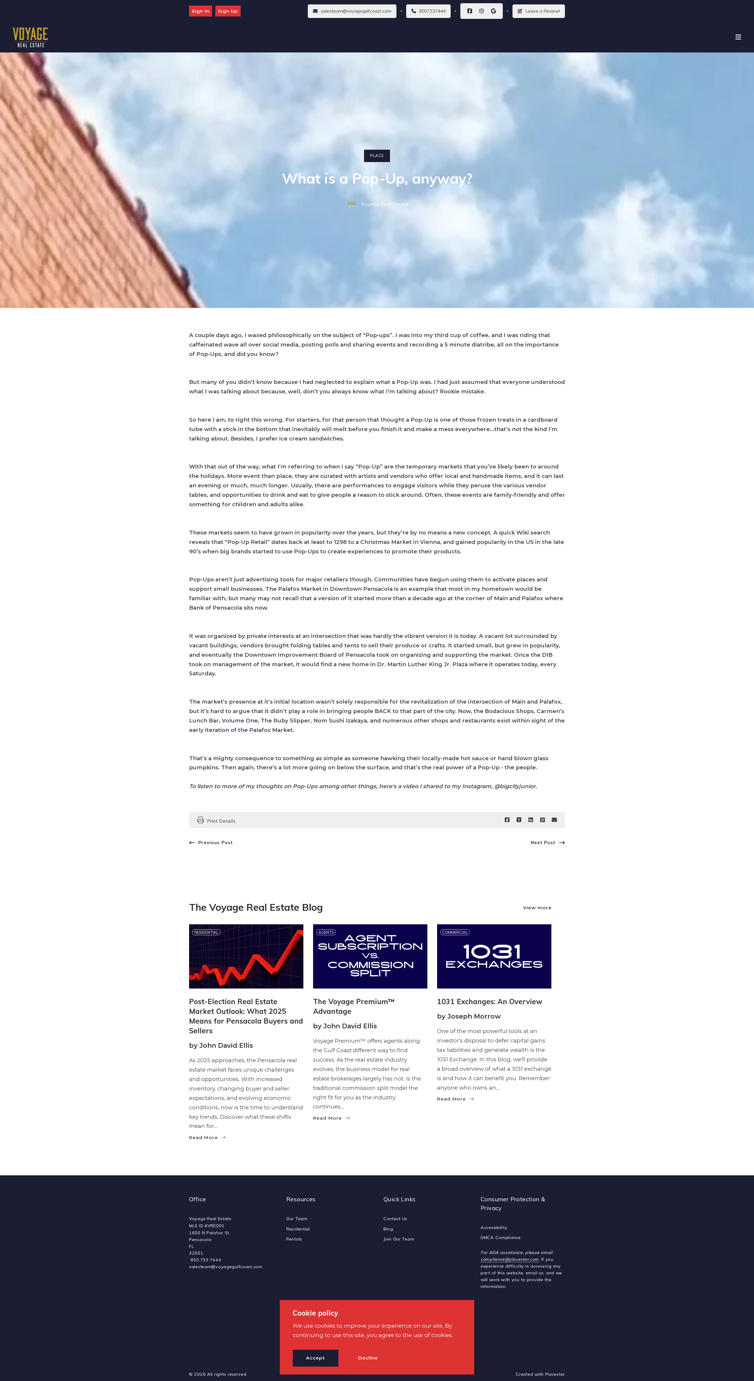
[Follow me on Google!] (493, 11)
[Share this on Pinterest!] (542, 820)
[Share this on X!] (519, 820)
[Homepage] (31, 37)
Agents (326, 932)
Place (376, 155)
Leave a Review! (542, 11)
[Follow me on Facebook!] (469, 11)
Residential (206, 932)
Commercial (455, 932)
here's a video (398, 786)
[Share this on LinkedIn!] (530, 820)
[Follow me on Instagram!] (481, 11)
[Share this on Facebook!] (507, 820)
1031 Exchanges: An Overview (489, 1001)
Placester (555, 1374)
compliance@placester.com (510, 1259)
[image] (246, 956)
